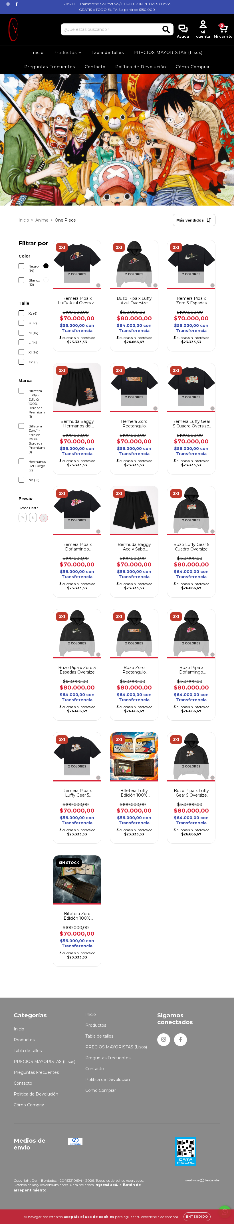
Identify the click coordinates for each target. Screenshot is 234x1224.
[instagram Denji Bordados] (8, 4)
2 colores (77, 274)
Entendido (197, 1217)
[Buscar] (166, 29)
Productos (65, 52)
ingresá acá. (106, 1185)
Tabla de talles (108, 52)
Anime (42, 220)
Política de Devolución (140, 66)
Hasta (33, 508)
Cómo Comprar (193, 66)
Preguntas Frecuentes (49, 66)
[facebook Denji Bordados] (16, 4)
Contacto (95, 66)
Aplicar (43, 518)
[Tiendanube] (202, 1181)
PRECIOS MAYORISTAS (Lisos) (168, 52)
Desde (23, 508)
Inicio (37, 52)
